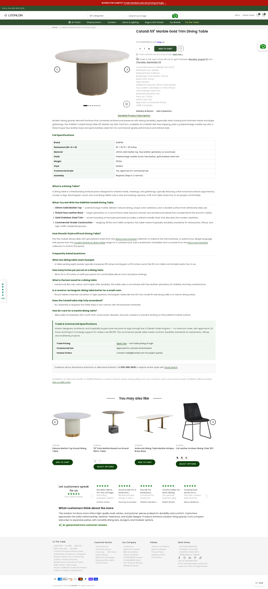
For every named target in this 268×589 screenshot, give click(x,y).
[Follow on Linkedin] (190, 557)
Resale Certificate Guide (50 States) (70, 567)
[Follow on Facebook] (179, 557)
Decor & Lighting (130, 22)
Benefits (73, 548)
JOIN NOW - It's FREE (63, 546)
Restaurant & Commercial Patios (68, 562)
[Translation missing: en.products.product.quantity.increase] (150, 49)
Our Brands (175, 22)
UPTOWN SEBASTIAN (188, 546)
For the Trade (191, 22)
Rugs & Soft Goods (154, 22)
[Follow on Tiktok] (200, 557)
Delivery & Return (145, 111)
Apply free (122, 343)
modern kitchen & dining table (89, 242)
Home (54, 27)
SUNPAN (108, 445)
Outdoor (112, 22)
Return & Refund (158, 549)
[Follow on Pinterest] (195, 557)
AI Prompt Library (103, 549)
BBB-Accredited (131, 552)
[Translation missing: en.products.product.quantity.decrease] (139, 49)
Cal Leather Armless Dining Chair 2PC (82, 448)
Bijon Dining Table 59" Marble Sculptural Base (160, 450)
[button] (92, 496)
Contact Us (129, 546)
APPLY (237, 15)
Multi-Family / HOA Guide (65, 565)
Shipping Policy (158, 555)
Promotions (156, 557)
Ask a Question (164, 111)
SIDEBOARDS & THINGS (189, 555)
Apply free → (178, 54)
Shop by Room (94, 22)
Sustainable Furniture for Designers (70, 554)
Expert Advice (102, 555)
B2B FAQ (78, 546)
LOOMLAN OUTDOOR (188, 549)
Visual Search (171, 367)
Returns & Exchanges (105, 557)
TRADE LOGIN (248, 15)
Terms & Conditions (160, 546)
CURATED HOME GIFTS (189, 552)
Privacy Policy (102, 563)
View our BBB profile (61, 382)
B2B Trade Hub (60, 548)
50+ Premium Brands (133, 563)
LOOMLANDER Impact (133, 557)
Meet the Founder (132, 549)
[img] (74, 493)
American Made (131, 555)
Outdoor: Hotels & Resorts (65, 559)
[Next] (127, 69)
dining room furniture (126, 238)
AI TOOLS (76, 22)
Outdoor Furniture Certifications (68, 570)
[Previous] (57, 69)
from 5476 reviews (74, 496)
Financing (100, 552)
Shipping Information (105, 560)
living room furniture (198, 242)
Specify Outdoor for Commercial (69, 557)
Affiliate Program (131, 565)
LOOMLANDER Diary (132, 560)
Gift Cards (111, 552)
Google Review (200, 566)
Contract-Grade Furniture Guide (68, 551)
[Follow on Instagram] (184, 557)
